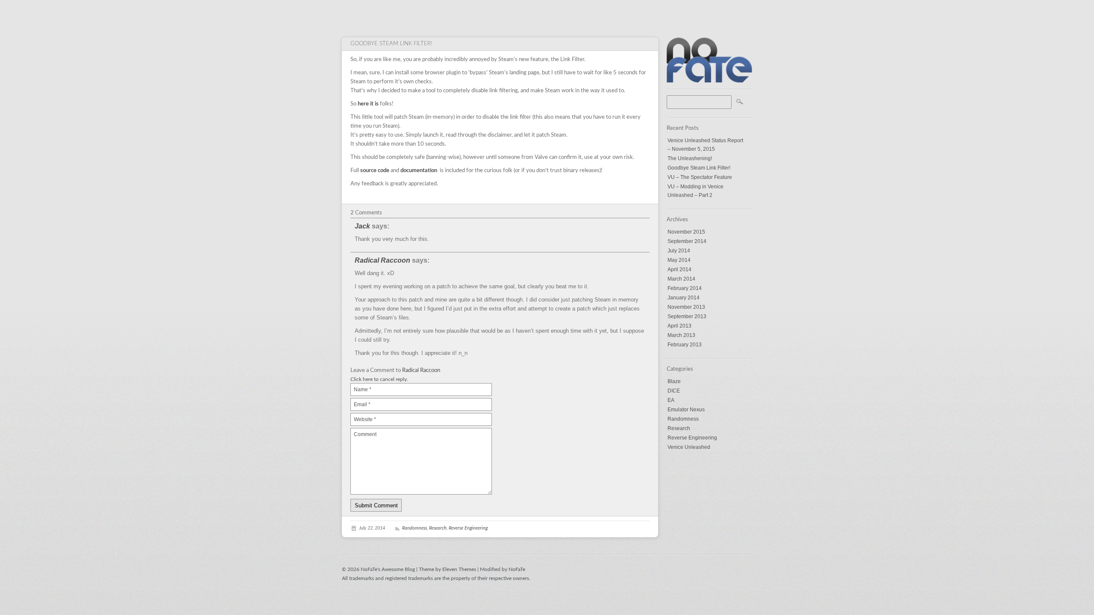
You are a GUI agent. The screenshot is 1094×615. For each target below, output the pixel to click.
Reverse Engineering (692, 438)
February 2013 (685, 345)
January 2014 (684, 298)
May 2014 (679, 260)
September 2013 (687, 316)
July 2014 (679, 251)
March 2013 (681, 335)
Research (679, 428)
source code (374, 170)
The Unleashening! (690, 158)
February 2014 (685, 288)
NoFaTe (517, 569)
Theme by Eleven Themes (448, 569)
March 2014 (681, 279)
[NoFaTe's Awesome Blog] (709, 80)
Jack (362, 226)
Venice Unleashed (689, 447)
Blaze (674, 381)
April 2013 (679, 326)
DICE (674, 391)
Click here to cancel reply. (379, 379)
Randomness (683, 419)
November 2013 (686, 307)
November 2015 (686, 232)
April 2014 (679, 269)
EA (671, 400)
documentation (418, 170)
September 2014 (687, 241)
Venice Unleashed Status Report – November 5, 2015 (705, 145)
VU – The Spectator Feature (700, 177)
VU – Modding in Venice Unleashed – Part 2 (695, 191)
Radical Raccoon (382, 260)
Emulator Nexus (686, 410)
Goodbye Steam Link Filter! (699, 168)
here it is (368, 104)
